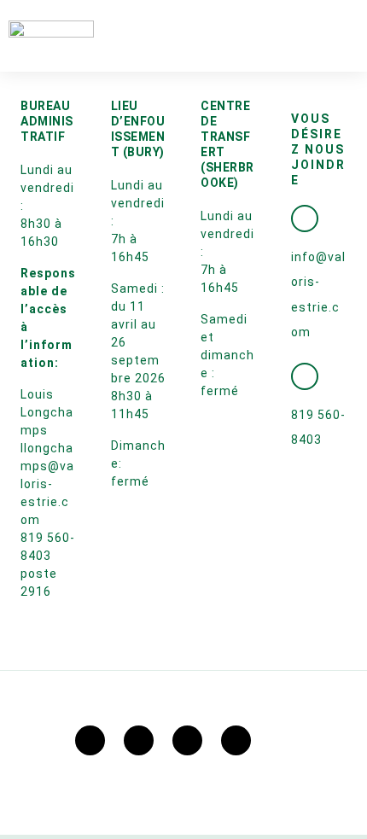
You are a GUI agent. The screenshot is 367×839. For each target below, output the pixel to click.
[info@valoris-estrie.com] (304, 218)
